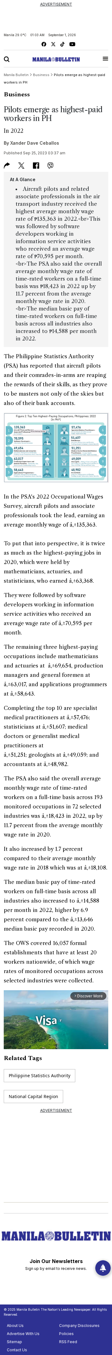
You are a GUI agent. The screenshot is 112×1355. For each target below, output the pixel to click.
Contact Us (17, 1350)
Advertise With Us (23, 1333)
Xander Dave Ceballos (34, 143)
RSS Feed (68, 1341)
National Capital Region (33, 1096)
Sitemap (14, 1341)
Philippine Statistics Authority (39, 1075)
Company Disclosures (79, 1325)
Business (17, 94)
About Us (15, 1325)
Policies (66, 1333)
